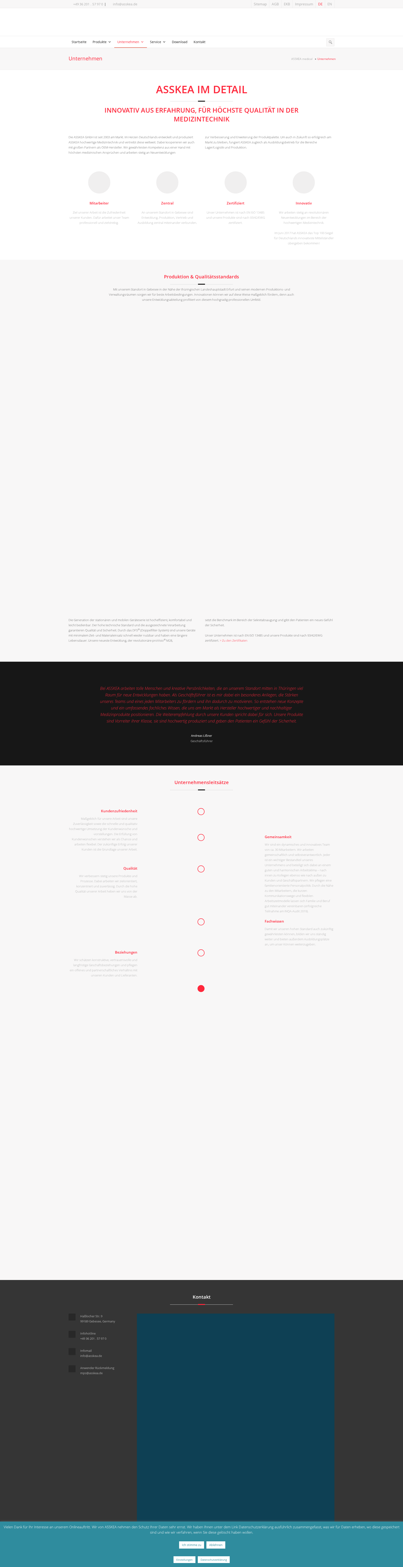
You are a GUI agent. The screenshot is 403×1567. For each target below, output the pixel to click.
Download (180, 42)
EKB (287, 4)
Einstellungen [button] (184, 1559)
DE (320, 4)
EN (329, 4)
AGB (275, 4)
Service (155, 42)
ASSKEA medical (302, 59)
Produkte (100, 42)
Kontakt (199, 42)
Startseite (79, 42)
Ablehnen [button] (215, 1545)
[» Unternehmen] (201, 23)
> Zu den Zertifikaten (233, 640)
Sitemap (260, 4)
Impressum (304, 4)
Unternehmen (128, 42)
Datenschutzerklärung (214, 1559)
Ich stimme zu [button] (191, 1545)
